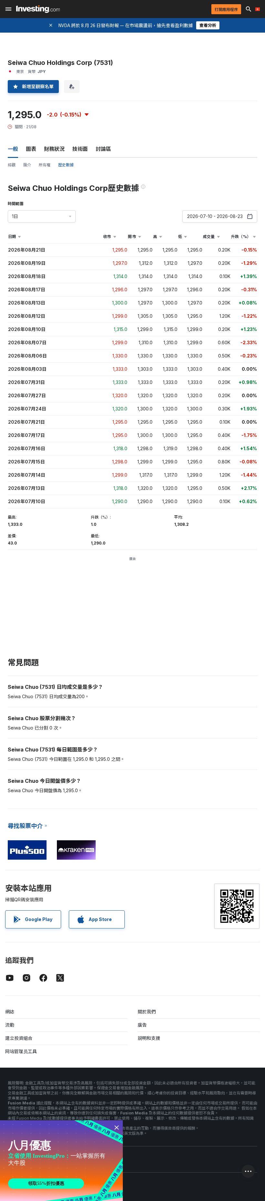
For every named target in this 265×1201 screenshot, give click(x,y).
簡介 (27, 164)
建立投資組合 (18, 1038)
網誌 (9, 1011)
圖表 (31, 149)
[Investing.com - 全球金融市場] (38, 9)
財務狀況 (54, 149)
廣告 (142, 1025)
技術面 (80, 149)
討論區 (103, 149)
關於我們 (147, 1011)
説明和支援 (149, 1038)
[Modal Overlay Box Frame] (61, 1160)
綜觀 (12, 164)
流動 (9, 1025)
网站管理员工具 (21, 1051)
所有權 (44, 164)
